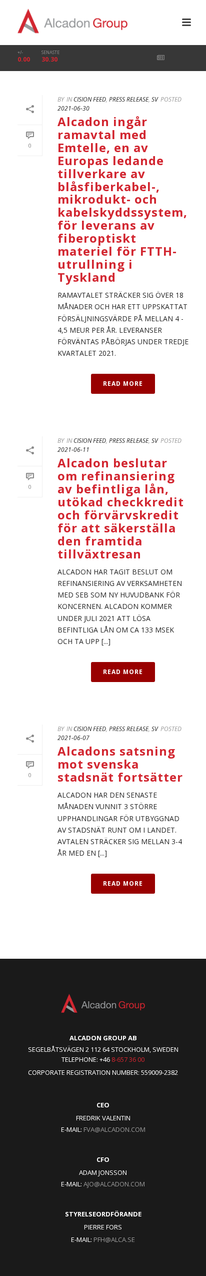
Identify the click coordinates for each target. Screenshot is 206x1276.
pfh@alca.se (114, 1239)
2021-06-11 (74, 449)
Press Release (128, 99)
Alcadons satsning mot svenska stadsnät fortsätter (120, 764)
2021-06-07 (74, 738)
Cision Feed (90, 99)
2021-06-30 (74, 108)
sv (155, 99)
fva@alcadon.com (115, 1129)
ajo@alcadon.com (114, 1183)
